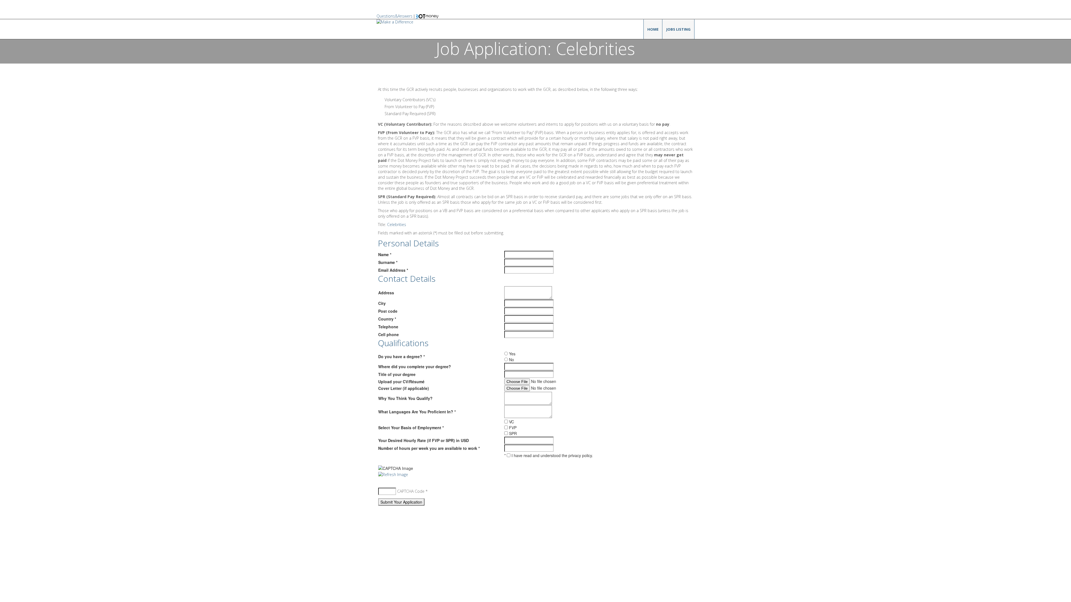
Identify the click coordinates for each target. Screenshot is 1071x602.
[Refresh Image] (393, 474)
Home (652, 29)
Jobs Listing (678, 29)
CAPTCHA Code (410, 491)
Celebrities (396, 224)
